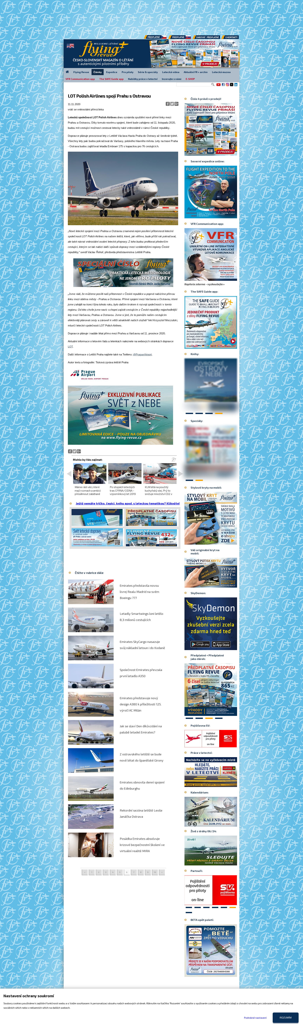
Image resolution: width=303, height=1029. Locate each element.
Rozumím (286, 1017)
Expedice (111, 72)
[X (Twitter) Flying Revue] (232, 85)
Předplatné (180, 38)
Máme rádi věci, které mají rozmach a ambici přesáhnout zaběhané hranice (88, 492)
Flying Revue (81, 72)
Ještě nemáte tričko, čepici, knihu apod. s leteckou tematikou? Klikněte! (128, 503)
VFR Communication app (80, 78)
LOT (70, 346)
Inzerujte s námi (171, 78)
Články (97, 72)
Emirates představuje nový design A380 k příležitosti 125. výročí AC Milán (140, 704)
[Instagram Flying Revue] (227, 85)
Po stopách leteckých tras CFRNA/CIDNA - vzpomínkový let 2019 (123, 490)
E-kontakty (233, 38)
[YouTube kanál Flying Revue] (218, 85)
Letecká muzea (221, 72)
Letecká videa (170, 72)
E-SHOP (190, 78)
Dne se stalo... (218, 824)
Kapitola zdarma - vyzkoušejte (203, 284)
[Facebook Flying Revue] (223, 85)
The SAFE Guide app (111, 78)
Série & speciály (148, 72)
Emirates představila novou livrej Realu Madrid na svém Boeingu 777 (139, 592)
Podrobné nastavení (255, 1017)
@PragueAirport (142, 354)
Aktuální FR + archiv (196, 72)
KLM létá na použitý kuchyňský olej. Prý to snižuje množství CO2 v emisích (158, 492)
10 (155, 872)
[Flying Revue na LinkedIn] (236, 85)
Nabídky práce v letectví (142, 78)
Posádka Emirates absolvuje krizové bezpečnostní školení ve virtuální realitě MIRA (142, 845)
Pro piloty (127, 72)
